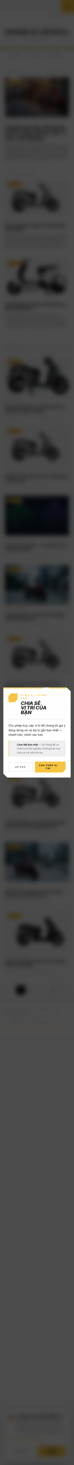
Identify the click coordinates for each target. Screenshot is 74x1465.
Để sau (20, 767)
